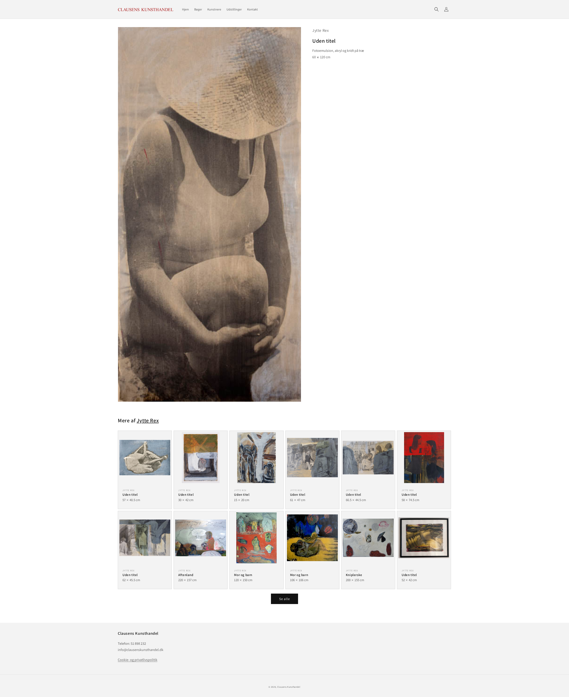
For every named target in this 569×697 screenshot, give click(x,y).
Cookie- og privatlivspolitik (137, 659)
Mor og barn (243, 575)
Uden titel (130, 494)
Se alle (284, 599)
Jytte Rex (320, 30)
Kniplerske (354, 575)
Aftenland (185, 575)
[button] (436, 9)
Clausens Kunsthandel (289, 686)
